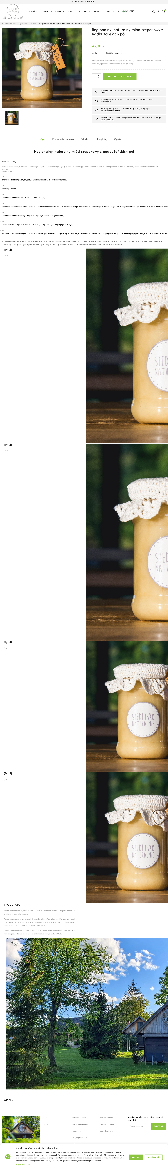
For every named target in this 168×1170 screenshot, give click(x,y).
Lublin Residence (106, 1131)
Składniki (85, 139)
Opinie (117, 139)
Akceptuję (136, 1157)
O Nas (46, 1118)
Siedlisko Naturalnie (114, 53)
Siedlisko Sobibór (106, 1118)
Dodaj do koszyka (119, 77)
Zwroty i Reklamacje (80, 1124)
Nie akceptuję (154, 1157)
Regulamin (76, 1131)
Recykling (102, 139)
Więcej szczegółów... (24, 1165)
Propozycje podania (63, 139)
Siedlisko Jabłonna (107, 1124)
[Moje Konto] (157, 12)
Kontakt (47, 1124)
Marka (94, 53)
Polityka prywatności (80, 1138)
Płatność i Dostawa (79, 1118)
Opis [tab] (42, 139)
